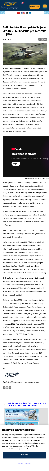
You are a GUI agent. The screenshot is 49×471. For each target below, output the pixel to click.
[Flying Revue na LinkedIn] (29, 14)
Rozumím (24, 455)
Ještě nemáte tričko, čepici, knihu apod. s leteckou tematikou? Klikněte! (27, 404)
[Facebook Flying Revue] (21, 14)
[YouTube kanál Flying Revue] (18, 14)
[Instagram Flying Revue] (24, 14)
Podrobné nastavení (24, 463)
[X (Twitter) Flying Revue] (27, 14)
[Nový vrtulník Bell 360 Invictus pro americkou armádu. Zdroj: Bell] (25, 64)
